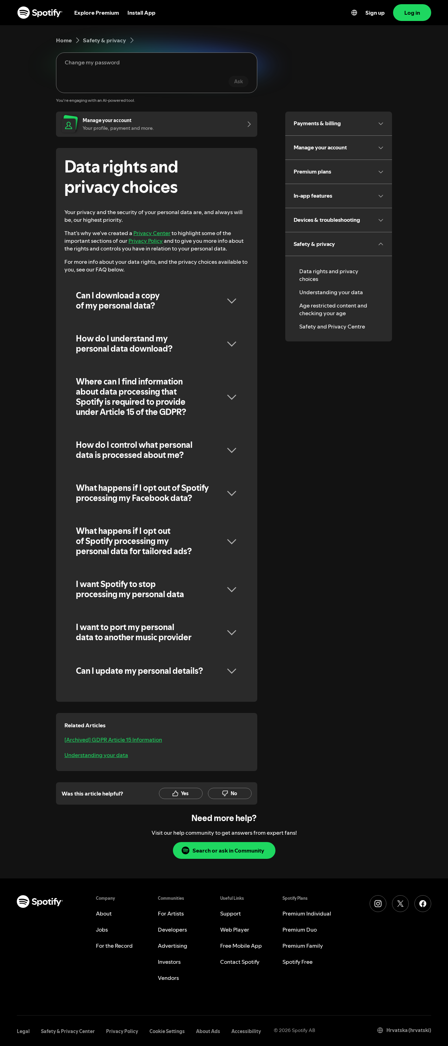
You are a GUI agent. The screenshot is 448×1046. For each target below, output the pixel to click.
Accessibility (246, 1031)
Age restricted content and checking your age (333, 309)
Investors (169, 962)
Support (230, 913)
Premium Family (302, 945)
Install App (141, 12)
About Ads (208, 1031)
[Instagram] (378, 903)
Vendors (168, 978)
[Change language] (354, 12)
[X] (400, 903)
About (104, 913)
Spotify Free (297, 962)
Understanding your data (96, 755)
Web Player (234, 929)
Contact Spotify (239, 962)
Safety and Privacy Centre (332, 326)
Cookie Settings (167, 1031)
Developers (172, 929)
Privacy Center (151, 233)
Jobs (102, 929)
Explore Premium (96, 12)
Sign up (375, 12)
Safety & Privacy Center (68, 1031)
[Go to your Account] (247, 124)
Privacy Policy (145, 241)
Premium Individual (306, 913)
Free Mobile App (241, 945)
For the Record (114, 945)
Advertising (172, 945)
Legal (23, 1031)
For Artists (171, 913)
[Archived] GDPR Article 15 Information (113, 739)
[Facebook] (422, 903)
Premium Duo (299, 929)
